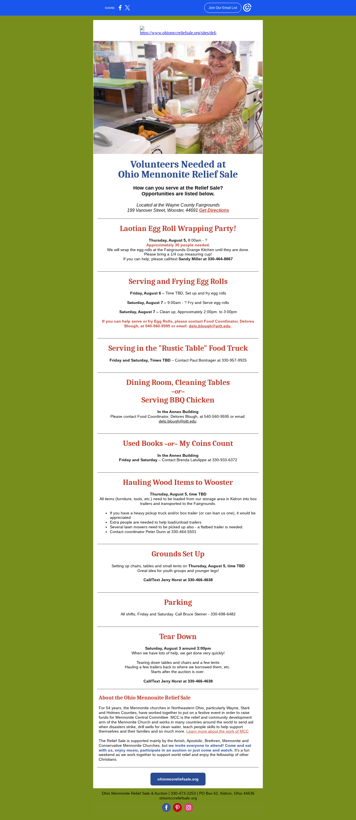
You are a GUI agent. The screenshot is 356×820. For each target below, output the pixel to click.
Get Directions (214, 210)
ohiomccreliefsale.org (178, 779)
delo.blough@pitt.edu (210, 326)
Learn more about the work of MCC (217, 731)
